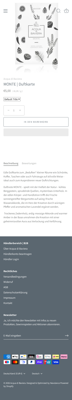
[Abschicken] (67, 335)
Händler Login (11, 259)
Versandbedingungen (15, 276)
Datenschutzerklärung (15, 292)
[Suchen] (58, 11)
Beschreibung (10, 163)
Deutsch (35, 373)
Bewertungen (29, 163)
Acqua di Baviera (12, 78)
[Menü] (5, 11)
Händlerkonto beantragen (17, 254)
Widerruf (8, 282)
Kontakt (7, 303)
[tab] (12, 163)
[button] (36, 132)
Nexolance (55, 383)
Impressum (9, 297)
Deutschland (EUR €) (12, 373)
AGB (5, 287)
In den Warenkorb (36, 121)
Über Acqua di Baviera (15, 248)
